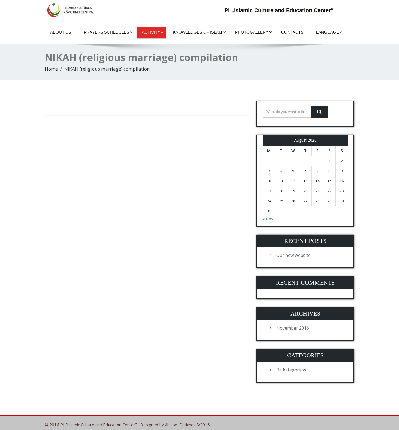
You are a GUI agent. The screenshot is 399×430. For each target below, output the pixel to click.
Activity (151, 32)
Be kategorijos (291, 369)
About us (60, 32)
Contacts (292, 32)
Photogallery (251, 32)
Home (51, 69)
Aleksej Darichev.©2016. (188, 424)
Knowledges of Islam (197, 32)
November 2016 (292, 328)
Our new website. (293, 255)
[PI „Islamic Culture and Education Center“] (72, 10)
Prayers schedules (106, 32)
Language (327, 32)
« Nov (268, 218)
